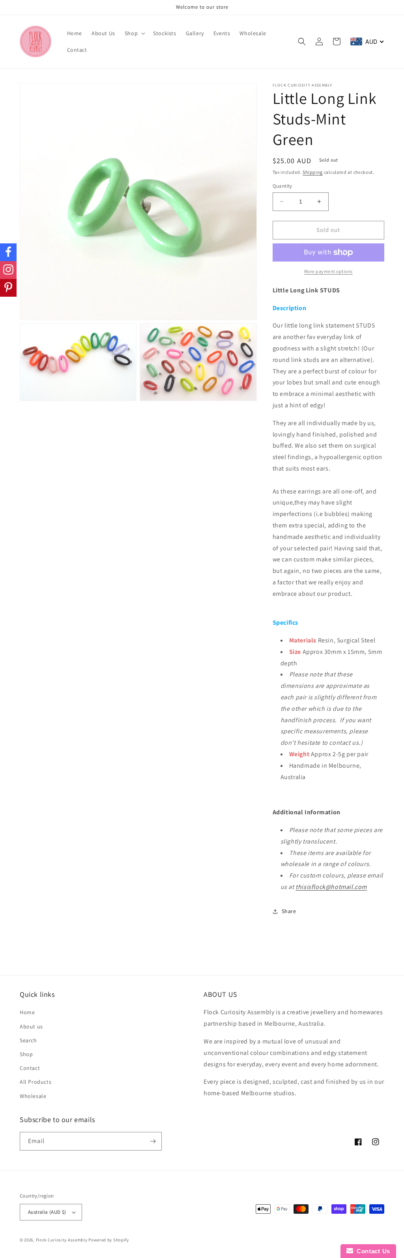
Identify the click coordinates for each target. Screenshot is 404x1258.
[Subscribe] (152, 1141)
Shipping (313, 172)
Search (28, 1040)
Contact (30, 1068)
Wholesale (33, 1096)
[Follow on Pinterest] (8, 288)
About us (31, 1026)
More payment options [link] (328, 271)
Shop (26, 1054)
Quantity (282, 186)
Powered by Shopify (108, 1240)
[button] (134, 33)
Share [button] (289, 911)
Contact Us (371, 1251)
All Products (35, 1081)
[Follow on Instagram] (8, 270)
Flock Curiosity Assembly (62, 1240)
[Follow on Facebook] (8, 252)
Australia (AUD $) (47, 1212)
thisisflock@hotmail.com (331, 887)
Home (27, 1012)
